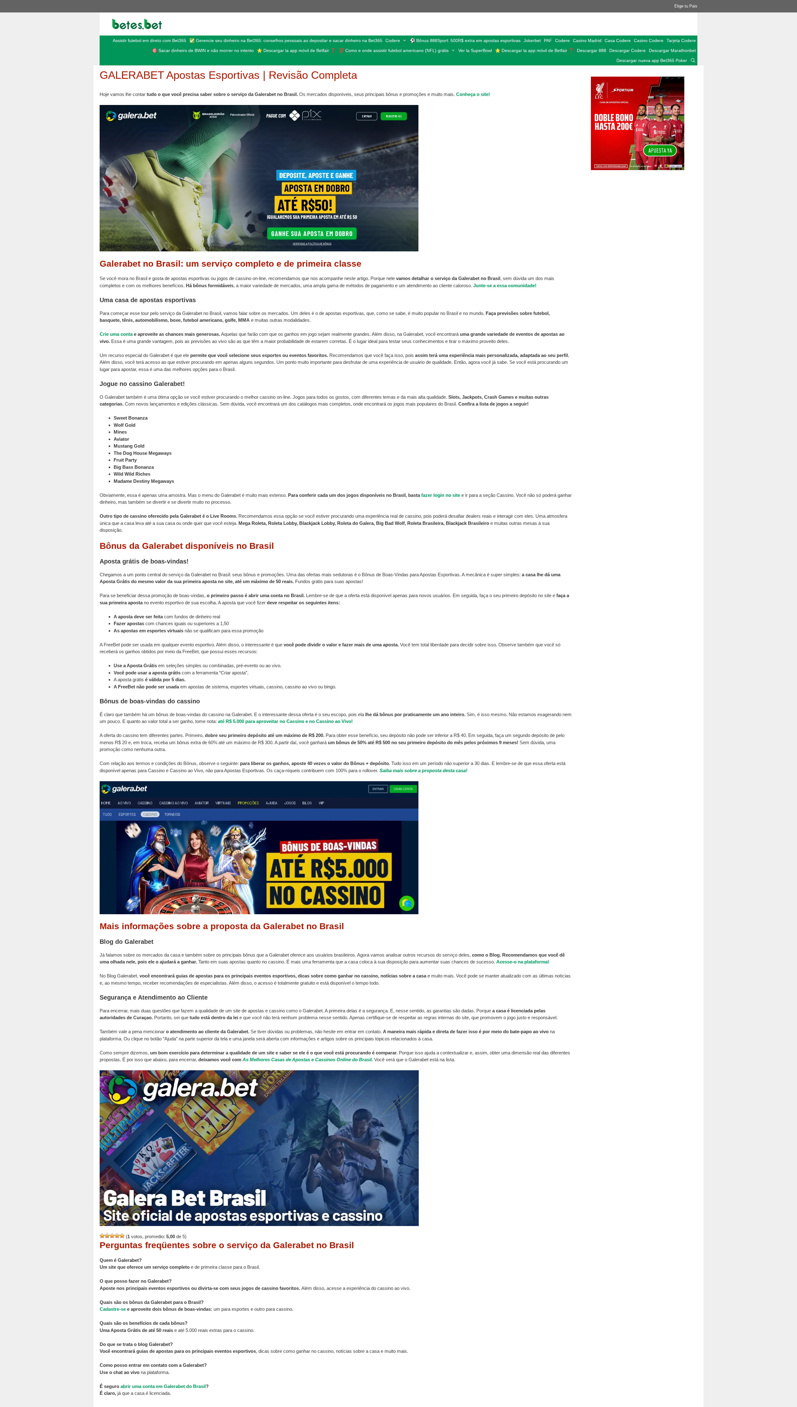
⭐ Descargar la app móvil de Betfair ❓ (296, 50)
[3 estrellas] (112, 1235)
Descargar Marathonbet (672, 50)
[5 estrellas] (122, 1235)
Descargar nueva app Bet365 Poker (651, 60)
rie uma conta (118, 334)
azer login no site (441, 495)
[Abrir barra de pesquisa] (693, 60)
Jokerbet (532, 40)
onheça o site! (475, 94)
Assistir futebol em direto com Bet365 (149, 40)
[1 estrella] (102, 1235)
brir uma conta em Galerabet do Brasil (164, 1386)
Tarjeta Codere (681, 40)
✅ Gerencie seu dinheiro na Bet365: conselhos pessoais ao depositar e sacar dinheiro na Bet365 (285, 40)
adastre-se (114, 1309)
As (245, 1059)
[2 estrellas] (107, 1235)
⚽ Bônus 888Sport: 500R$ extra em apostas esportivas (465, 40)
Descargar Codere (627, 50)
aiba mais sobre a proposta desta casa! (425, 770)
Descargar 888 (591, 50)
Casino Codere (648, 40)
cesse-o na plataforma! (524, 961)
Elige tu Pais (685, 6)
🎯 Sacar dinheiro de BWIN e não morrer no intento (203, 50)
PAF (548, 40)
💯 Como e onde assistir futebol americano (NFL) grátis (394, 50)
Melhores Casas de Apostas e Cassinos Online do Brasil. (311, 1059)
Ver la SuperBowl (475, 50)
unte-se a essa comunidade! (506, 285)
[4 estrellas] (117, 1235)
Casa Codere (618, 40)
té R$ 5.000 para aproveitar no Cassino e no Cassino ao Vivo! (286, 721)
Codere (392, 40)
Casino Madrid (587, 40)
